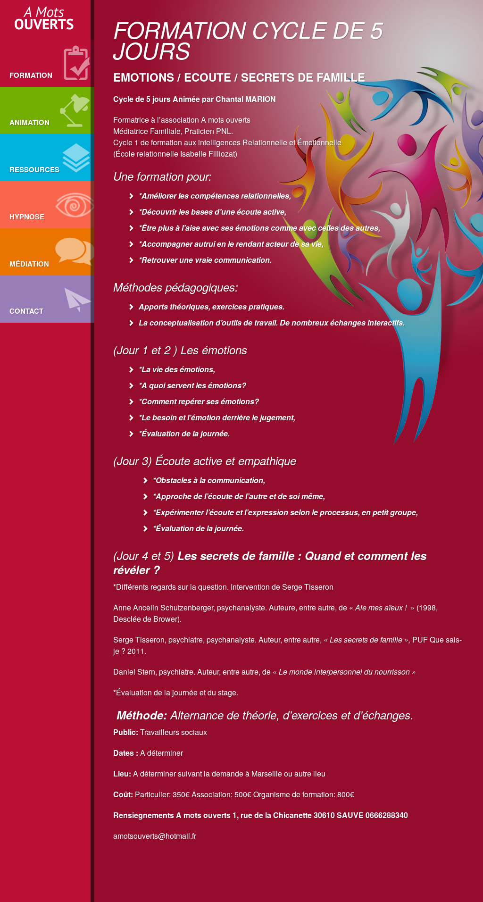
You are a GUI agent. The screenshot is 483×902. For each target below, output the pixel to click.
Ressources (34, 169)
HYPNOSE (26, 216)
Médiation (29, 264)
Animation (29, 122)
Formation (30, 75)
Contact (26, 311)
